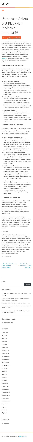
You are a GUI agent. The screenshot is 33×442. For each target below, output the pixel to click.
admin (9, 38)
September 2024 (6, 401)
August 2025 (5, 368)
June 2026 (4, 338)
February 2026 (5, 350)
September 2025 (6, 365)
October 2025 (5, 362)
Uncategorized (7, 256)
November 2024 (6, 395)
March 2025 (5, 383)
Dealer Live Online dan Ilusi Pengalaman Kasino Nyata (16, 303)
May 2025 (4, 377)
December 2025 (6, 356)
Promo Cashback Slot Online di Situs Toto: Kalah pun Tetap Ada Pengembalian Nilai (15, 299)
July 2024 (4, 407)
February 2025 (5, 386)
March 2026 (5, 347)
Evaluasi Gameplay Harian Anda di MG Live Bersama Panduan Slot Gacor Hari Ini (15, 311)
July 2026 (4, 335)
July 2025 (4, 371)
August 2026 (5, 332)
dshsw (5, 3)
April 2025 (4, 380)
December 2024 (6, 392)
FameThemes (22, 436)
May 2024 (4, 413)
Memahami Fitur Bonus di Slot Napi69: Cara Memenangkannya (9, 265)
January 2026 (5, 353)
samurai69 (4, 58)
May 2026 (4, 341)
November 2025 (6, 359)
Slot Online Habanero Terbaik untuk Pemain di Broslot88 (25, 265)
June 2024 (4, 410)
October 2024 (5, 398)
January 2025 (5, 389)
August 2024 (5, 404)
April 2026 (4, 344)
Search (3, 281)
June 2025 (4, 374)
